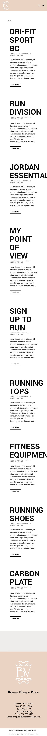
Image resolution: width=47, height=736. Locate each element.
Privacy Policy (22, 734)
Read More (15, 85)
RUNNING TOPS (26, 387)
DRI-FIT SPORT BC (23, 40)
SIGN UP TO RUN (20, 320)
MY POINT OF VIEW (21, 243)
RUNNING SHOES (26, 514)
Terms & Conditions (32, 734)
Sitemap (15, 734)
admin (26, 53)
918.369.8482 (27, 714)
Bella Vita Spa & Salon (24, 703)
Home (9, 21)
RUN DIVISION (25, 108)
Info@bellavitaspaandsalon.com (26, 717)
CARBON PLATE (25, 578)
